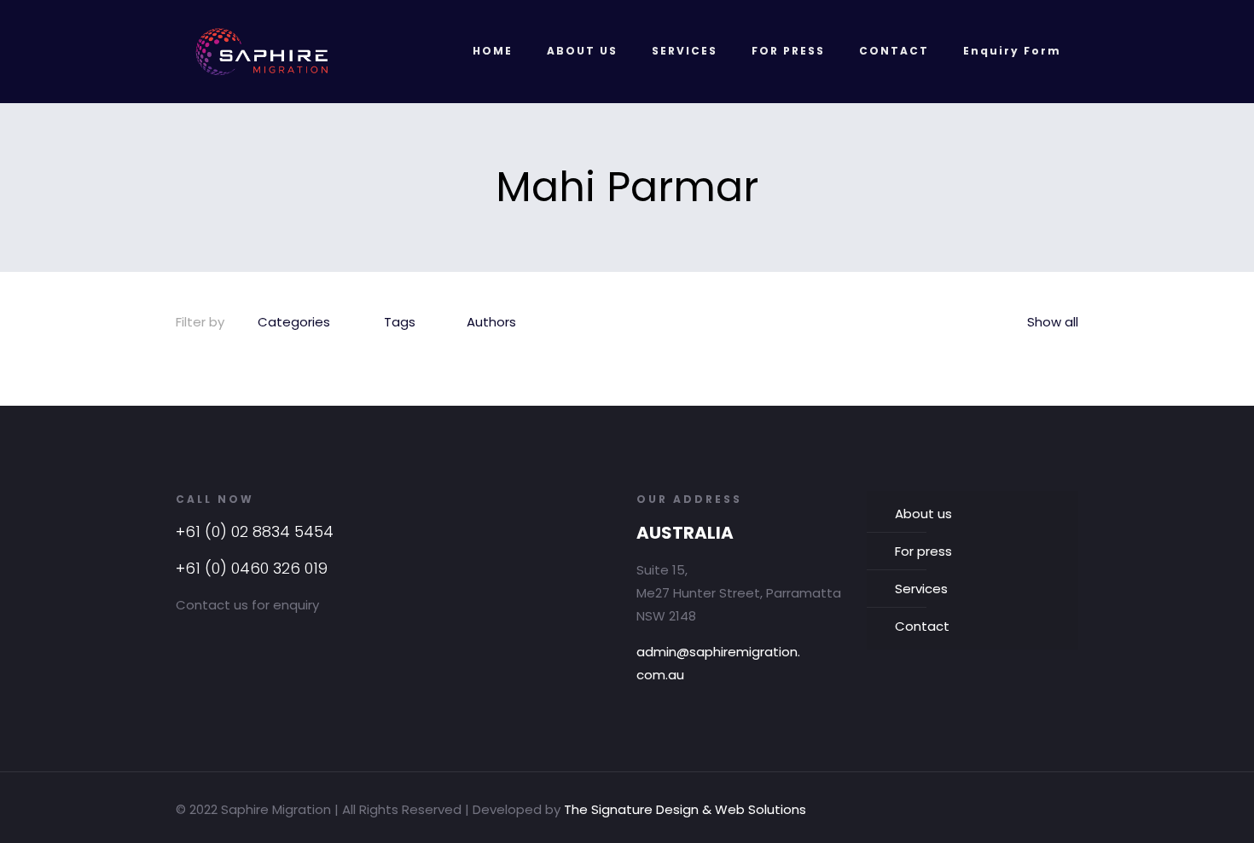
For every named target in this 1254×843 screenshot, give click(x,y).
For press (923, 551)
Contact (922, 626)
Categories (294, 322)
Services (921, 589)
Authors (491, 322)
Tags (399, 322)
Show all (1052, 322)
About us (923, 514)
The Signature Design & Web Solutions (685, 809)
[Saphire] (262, 51)
